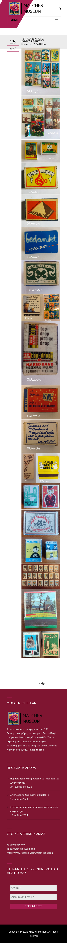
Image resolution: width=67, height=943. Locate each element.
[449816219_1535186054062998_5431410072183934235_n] (40, 610)
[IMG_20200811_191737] (40, 243)
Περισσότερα (36, 749)
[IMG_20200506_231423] (40, 179)
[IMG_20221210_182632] (40, 402)
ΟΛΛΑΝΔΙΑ (29, 41)
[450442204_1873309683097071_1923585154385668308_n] (31, 644)
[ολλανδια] (28, 468)
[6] (40, 576)
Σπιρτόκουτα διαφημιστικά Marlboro (29, 794)
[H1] (51, 307)
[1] (30, 496)
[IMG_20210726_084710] (40, 277)
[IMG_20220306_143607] (40, 353)
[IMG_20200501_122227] (40, 151)
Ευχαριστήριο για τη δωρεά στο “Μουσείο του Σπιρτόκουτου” (34, 780)
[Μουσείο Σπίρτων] (34, 8)
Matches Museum (38, 931)
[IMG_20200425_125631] (40, 117)
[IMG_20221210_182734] (40, 436)
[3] (40, 523)
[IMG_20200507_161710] (40, 211)
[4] (40, 550)
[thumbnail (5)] (32, 307)
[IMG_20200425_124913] (40, 71)
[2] (50, 496)
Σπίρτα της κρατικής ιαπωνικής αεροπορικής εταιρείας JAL (34, 809)
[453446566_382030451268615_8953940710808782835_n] (50, 644)
